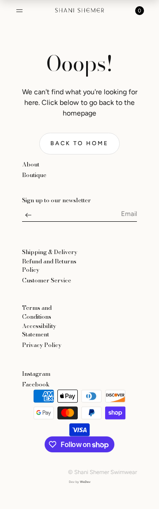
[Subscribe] (28, 217)
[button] (19, 10)
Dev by (80, 482)
